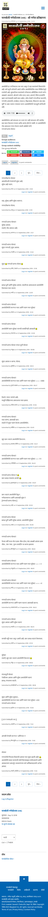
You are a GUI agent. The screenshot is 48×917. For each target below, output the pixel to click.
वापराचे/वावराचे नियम (9, 901)
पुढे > (29, 173)
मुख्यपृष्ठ (10, 15)
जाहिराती (27, 890)
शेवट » (38, 173)
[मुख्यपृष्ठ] (6, 6)
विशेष (19, 890)
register (14, 162)
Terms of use (6, 909)
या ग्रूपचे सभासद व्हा (8, 824)
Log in (5, 162)
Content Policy (29, 909)
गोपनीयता (20, 901)
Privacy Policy (18, 909)
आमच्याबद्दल (29, 901)
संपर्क (35, 901)
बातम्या (35, 890)
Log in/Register (8, 799)
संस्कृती (10, 136)
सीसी (42, 890)
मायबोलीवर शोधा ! (8, 859)
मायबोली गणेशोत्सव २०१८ (10, 142)
